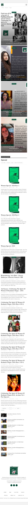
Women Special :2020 (8, 246)
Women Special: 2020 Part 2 (10, 215)
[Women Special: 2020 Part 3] (14, 175)
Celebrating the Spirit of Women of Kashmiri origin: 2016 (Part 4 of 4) (12, 303)
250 (17, 279)
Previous (4, 408)
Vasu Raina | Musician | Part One (14, 414)
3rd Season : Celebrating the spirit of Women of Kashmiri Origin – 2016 (13, 290)
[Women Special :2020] (14, 235)
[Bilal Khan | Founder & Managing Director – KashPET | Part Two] (4, 432)
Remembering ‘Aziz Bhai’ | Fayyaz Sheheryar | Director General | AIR (12, 276)
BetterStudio (25, 498)
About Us (13, 495)
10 (17, 306)
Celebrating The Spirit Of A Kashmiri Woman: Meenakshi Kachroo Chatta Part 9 (14, 111)
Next (18, 408)
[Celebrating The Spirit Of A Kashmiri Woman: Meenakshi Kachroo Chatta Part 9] (14, 99)
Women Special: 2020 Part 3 (10, 185)
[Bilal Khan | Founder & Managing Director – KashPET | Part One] (4, 449)
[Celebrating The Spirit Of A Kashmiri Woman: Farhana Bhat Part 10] (14, 63)
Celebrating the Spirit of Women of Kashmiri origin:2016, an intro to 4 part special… (12, 395)
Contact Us (21, 495)
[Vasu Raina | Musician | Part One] (4, 415)
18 (17, 350)
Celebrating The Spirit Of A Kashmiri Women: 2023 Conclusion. (14, 40)
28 (17, 364)
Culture (3, 162)
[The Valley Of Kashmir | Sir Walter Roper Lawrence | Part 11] (4, 427)
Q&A (12, 162)
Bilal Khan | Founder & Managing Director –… (16, 430)
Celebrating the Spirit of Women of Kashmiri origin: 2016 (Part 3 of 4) (12, 334)
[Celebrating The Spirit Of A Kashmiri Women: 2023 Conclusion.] (14, 27)
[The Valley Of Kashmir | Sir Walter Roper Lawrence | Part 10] (4, 443)
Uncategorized (18, 162)
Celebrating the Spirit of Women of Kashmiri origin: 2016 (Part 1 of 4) (12, 361)
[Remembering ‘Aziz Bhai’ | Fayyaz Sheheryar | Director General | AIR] (14, 265)
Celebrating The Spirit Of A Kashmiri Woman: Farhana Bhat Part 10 (14, 76)
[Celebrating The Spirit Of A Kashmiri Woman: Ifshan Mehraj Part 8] (14, 135)
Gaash (8, 162)
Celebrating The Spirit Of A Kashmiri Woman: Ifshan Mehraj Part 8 (14, 147)
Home (5, 492)
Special (14, 12)
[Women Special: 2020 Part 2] (14, 204)
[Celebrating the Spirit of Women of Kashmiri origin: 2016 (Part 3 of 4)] (14, 323)
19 (17, 337)
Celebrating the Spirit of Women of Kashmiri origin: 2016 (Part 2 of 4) (12, 348)
